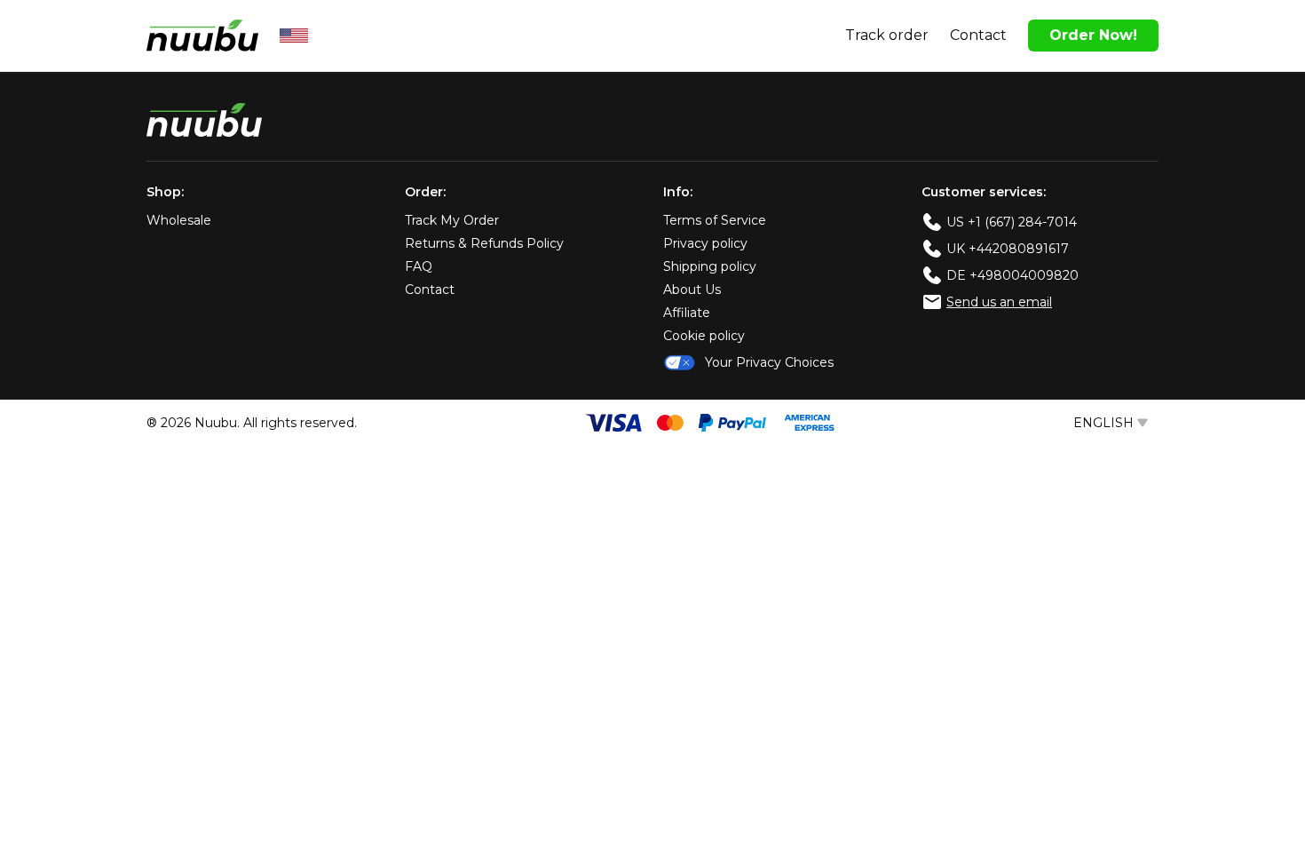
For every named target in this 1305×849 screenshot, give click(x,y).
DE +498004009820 (1012, 275)
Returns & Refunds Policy (484, 243)
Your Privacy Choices (769, 362)
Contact (978, 35)
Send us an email (999, 302)
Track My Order (452, 220)
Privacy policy (705, 243)
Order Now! (1093, 35)
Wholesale (178, 220)
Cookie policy (704, 336)
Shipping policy (709, 266)
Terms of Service (714, 220)
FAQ (418, 266)
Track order (887, 35)
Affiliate (686, 313)
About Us (692, 290)
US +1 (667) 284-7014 (1011, 222)
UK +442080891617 (1007, 249)
